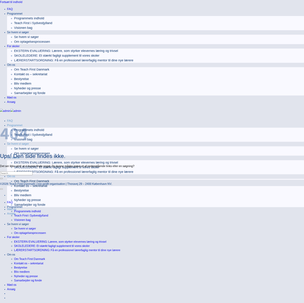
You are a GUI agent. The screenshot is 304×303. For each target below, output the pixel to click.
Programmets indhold (29, 18)
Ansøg (11, 101)
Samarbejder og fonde (29, 93)
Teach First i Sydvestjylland (33, 23)
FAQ (10, 9)
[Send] (1, 178)
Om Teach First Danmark (31, 69)
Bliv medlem (22, 83)
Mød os (11, 97)
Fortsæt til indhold (11, 2)
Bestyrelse (21, 79)
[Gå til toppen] (1, 189)
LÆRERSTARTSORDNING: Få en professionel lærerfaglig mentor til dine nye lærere (73, 60)
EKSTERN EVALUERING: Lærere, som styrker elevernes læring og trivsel (66, 51)
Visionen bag (23, 28)
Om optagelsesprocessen (32, 41)
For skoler (13, 46)
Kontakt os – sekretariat (30, 74)
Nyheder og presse (27, 88)
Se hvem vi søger (26, 37)
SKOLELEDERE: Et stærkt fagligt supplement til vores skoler (56, 55)
